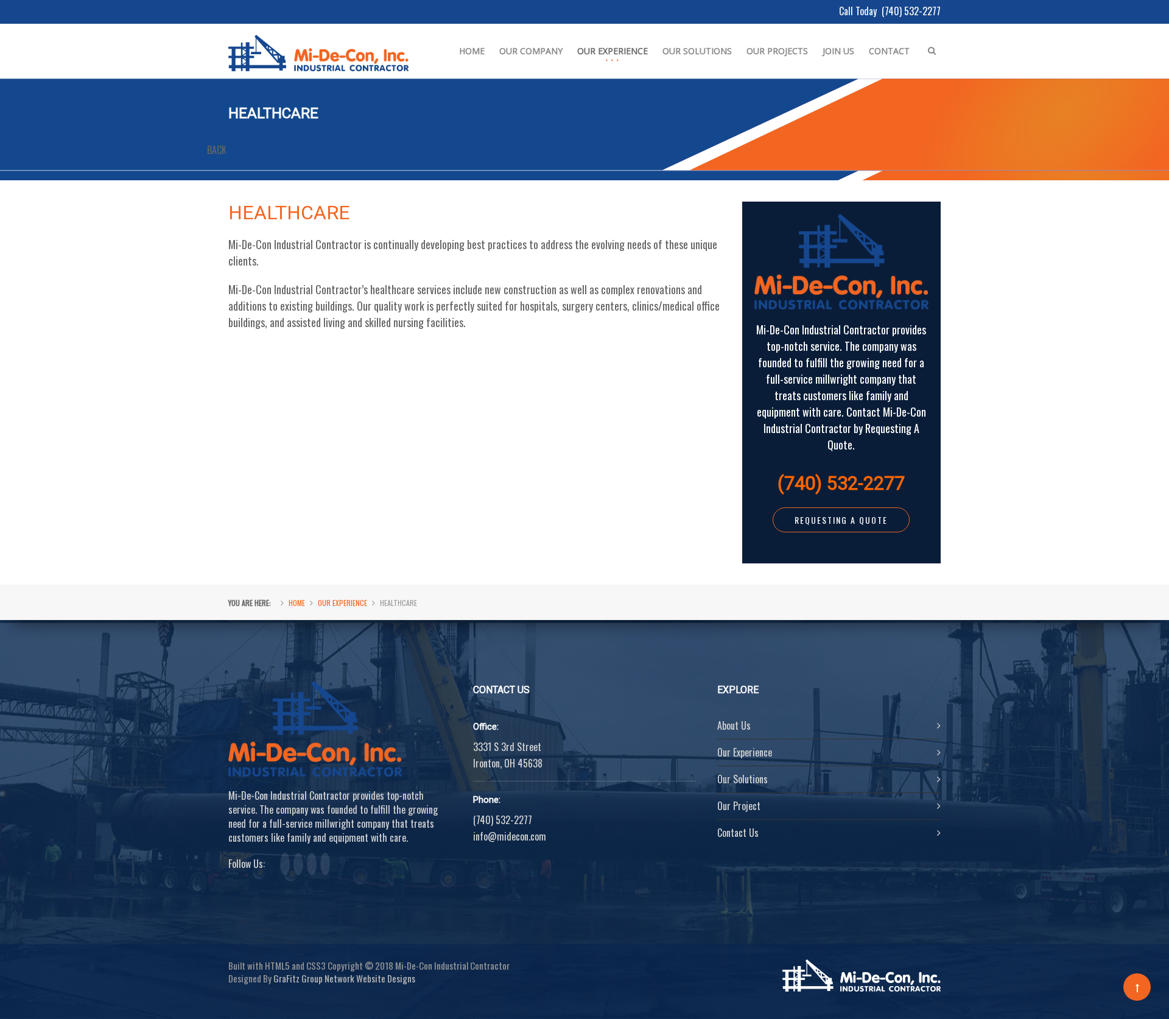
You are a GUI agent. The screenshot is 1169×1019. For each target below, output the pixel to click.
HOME (472, 51)
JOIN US (838, 51)
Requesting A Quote (841, 519)
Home (297, 603)
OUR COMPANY (531, 51)
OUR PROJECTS (777, 51)
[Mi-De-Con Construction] (318, 42)
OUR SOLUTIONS (697, 51)
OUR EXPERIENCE (612, 51)
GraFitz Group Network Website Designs (344, 978)
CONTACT (889, 51)
